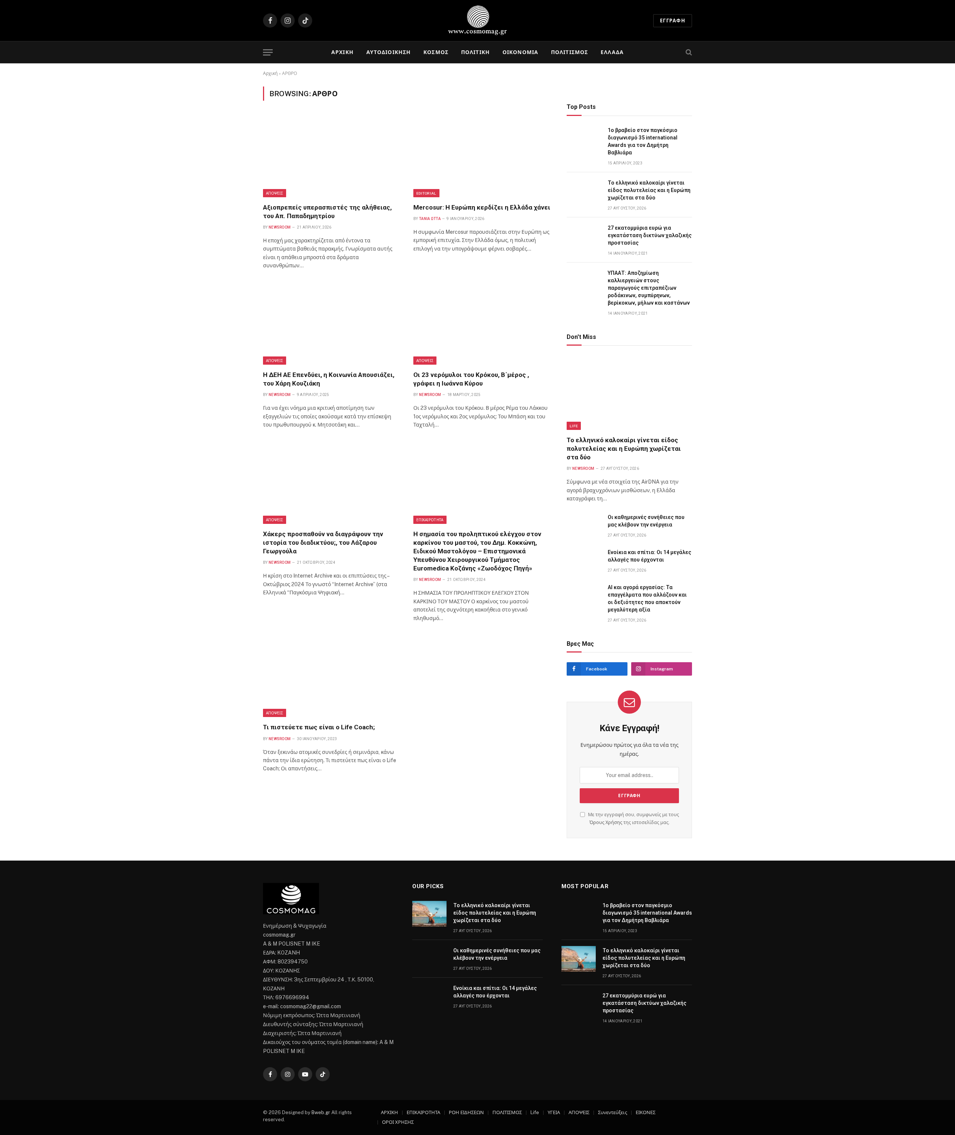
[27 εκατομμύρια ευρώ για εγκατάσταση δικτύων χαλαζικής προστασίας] (584, 236)
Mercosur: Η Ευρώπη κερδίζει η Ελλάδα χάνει (481, 207)
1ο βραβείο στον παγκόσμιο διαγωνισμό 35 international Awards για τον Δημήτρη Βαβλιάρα (642, 141)
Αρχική (270, 73)
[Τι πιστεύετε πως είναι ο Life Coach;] (331, 676)
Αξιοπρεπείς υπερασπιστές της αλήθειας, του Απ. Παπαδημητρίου (327, 212)
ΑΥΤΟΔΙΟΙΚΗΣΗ (388, 52)
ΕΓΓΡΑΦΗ (672, 20)
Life (574, 426)
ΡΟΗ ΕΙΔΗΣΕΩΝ (466, 1112)
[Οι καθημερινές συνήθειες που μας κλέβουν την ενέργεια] (584, 525)
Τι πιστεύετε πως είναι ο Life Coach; (319, 727)
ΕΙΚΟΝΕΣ (645, 1112)
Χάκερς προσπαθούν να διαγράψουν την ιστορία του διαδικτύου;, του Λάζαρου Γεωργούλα (323, 542)
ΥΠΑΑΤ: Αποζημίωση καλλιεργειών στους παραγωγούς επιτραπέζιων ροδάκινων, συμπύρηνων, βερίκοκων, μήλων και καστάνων (649, 288)
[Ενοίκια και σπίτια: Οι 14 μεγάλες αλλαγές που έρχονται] (584, 560)
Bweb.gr (321, 1112)
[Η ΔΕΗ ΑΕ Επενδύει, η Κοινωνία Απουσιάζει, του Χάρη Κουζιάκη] (331, 324)
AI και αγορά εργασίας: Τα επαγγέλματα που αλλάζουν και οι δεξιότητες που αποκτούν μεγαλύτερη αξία (647, 598)
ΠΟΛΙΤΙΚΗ (475, 52)
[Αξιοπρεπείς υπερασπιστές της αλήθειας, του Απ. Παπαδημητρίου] (331, 156)
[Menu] (268, 52)
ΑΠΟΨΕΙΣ (274, 193)
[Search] (688, 52)
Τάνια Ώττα (430, 219)
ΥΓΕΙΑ (554, 1112)
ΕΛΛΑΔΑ (612, 52)
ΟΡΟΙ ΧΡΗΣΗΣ (398, 1122)
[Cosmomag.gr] (477, 20)
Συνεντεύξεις (612, 1112)
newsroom (280, 227)
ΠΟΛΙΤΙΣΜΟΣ (569, 52)
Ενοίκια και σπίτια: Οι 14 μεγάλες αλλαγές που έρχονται (649, 556)
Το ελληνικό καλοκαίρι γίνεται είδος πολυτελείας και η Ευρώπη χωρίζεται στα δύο (649, 190)
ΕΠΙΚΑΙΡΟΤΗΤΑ (430, 520)
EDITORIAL (426, 193)
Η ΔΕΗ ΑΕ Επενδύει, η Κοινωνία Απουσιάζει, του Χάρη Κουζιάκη (328, 379)
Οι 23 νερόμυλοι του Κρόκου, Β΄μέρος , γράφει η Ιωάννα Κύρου (471, 379)
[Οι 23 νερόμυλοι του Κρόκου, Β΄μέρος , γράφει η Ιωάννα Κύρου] (481, 324)
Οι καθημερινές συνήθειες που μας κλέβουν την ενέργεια (646, 521)
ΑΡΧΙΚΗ (342, 52)
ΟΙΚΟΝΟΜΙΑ (520, 52)
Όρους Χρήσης (605, 822)
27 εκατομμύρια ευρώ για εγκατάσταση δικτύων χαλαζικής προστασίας (650, 235)
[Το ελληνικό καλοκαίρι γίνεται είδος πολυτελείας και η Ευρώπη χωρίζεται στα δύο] (584, 191)
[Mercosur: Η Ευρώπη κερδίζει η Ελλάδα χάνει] (481, 156)
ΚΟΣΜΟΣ (435, 52)
